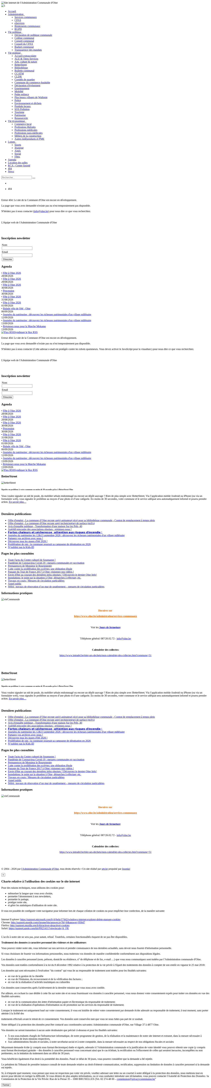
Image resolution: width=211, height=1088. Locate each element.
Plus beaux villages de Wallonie (31, 97)
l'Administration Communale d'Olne (40, 868)
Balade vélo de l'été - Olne (16, 308)
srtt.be (105, 868)
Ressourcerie (21, 118)
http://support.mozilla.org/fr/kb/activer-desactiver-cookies (39, 925)
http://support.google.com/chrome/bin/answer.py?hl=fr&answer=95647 (48, 922)
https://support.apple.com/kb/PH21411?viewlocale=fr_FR (39, 928)
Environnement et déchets (28, 103)
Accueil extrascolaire (25, 55)
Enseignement (22, 88)
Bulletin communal (24, 70)
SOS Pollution (22, 109)
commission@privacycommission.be (136, 1079)
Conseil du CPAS (24, 44)
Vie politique (15, 32)
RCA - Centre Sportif (19, 165)
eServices (19, 23)
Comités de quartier (25, 79)
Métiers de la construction (28, 136)
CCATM (19, 73)
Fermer (6, 1085)
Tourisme (19, 112)
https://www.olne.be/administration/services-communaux (105, 616)
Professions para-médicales (29, 133)
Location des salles (18, 162)
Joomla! (126, 868)
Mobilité (19, 91)
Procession (8, 290)
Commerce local (23, 124)
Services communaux (26, 17)
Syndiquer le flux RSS (26, 332)
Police (18, 100)
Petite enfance (22, 94)
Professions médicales (26, 130)
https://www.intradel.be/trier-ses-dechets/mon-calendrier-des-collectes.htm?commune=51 (105, 655)
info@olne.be (41, 211)
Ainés (18, 150)
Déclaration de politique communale (33, 35)
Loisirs (12, 141)
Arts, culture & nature (26, 61)
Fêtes (17, 156)
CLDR (18, 76)
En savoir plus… (17, 501)
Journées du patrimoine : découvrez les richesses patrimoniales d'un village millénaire (47, 314)
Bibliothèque (21, 67)
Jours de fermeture (110, 627)
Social (18, 153)
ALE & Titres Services (26, 58)
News (11, 171)
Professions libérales (25, 127)
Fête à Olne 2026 (12, 273)
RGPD (18, 29)
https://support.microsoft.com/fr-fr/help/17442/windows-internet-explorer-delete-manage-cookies (70, 919)
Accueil (12, 11)
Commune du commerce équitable (32, 82)
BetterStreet (21, 64)
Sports (18, 144)
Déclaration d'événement (27, 85)
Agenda (12, 159)
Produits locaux (23, 106)
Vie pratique (15, 52)
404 (10, 168)
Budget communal (24, 46)
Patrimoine (20, 115)
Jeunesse (19, 147)
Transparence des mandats (28, 49)
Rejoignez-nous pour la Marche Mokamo (24, 326)
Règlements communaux (27, 26)
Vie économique (17, 121)
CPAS (18, 20)
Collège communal (24, 38)
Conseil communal (24, 41)
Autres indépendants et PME (29, 138)
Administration (16, 14)
